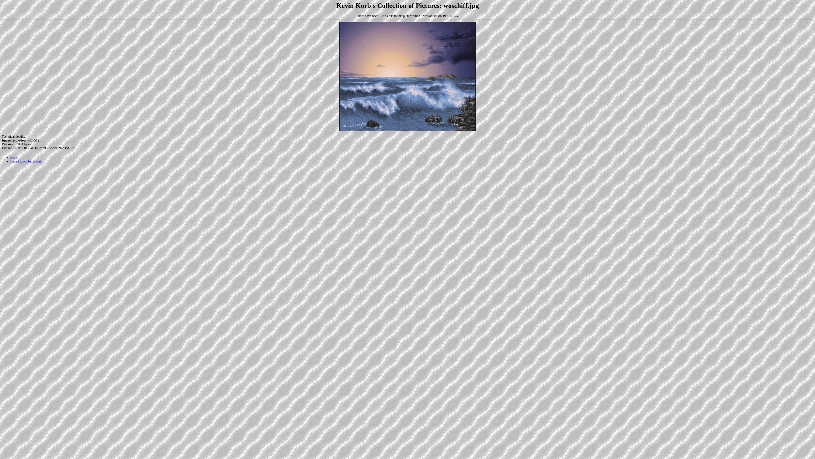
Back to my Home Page (26, 161)
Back (13, 157)
